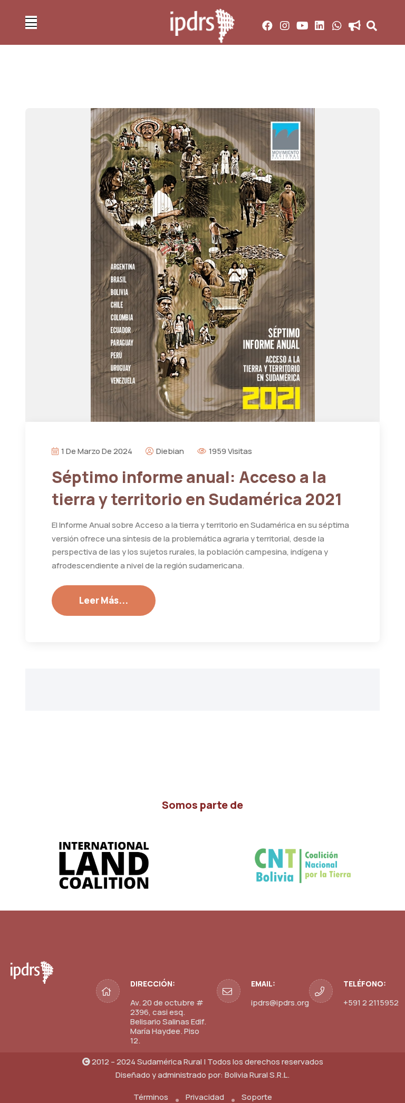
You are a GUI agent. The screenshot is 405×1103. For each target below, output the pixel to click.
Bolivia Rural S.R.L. (257, 1074)
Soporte (257, 1096)
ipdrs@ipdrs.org (280, 1002)
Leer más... (103, 600)
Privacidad (205, 1096)
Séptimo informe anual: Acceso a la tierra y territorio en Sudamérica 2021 (197, 488)
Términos (150, 1096)
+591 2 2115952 (371, 1002)
